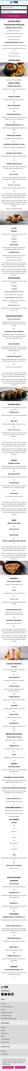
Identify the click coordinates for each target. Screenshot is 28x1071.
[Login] (26, 2)
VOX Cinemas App (6, 1015)
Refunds (3, 1027)
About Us (3, 1003)
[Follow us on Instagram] (9, 994)
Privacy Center (5, 1042)
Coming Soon (4, 1054)
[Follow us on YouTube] (12, 994)
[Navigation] (2, 2)
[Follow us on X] (5, 994)
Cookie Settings (5, 1039)
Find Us (3, 1030)
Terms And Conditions (7, 1006)
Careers (3, 1009)
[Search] (22, 2)
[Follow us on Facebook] (2, 994)
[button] (20, 1067)
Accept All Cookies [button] (8, 1067)
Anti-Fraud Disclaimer (7, 1012)
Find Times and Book (14, 16)
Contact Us (4, 1033)
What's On (3, 1051)
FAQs (2, 1036)
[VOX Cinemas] (14, 2)
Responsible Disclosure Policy (9, 1018)
